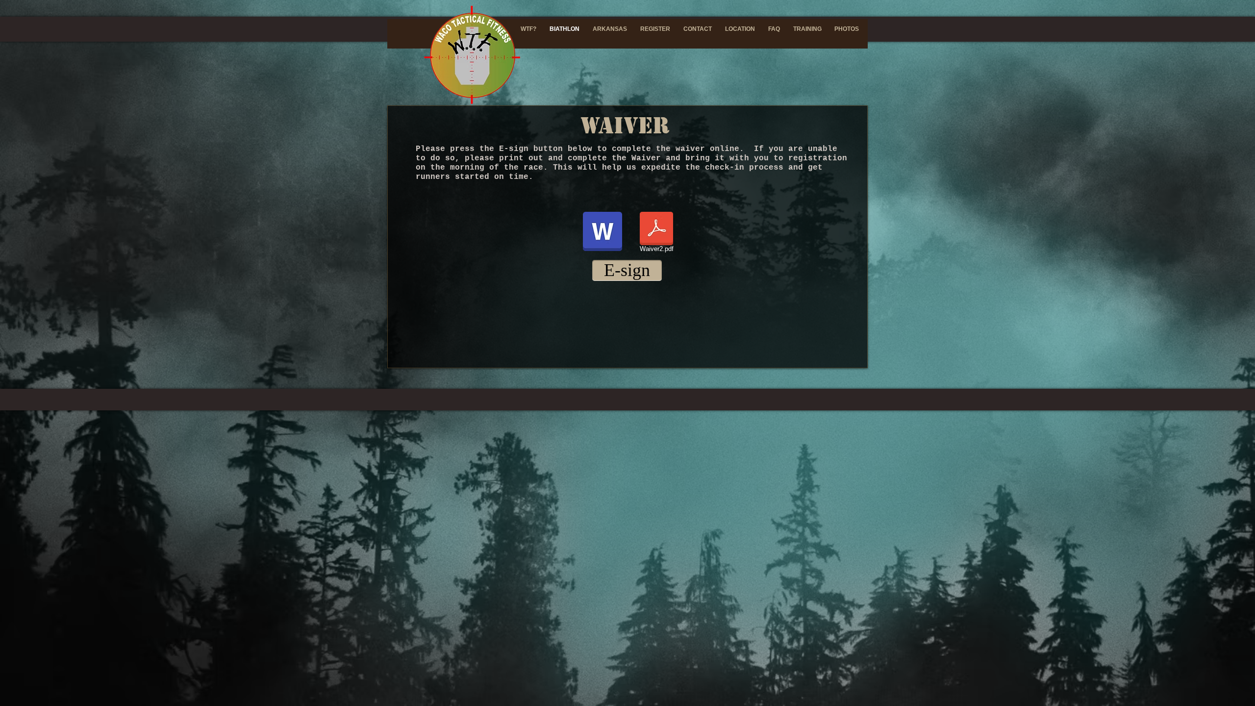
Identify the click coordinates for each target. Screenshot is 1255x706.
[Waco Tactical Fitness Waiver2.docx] (602, 232)
